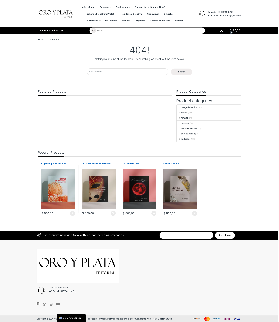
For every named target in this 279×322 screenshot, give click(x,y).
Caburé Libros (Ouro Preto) (100, 14)
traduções (186, 139)
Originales (140, 20)
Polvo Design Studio (162, 318)
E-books (168, 14)
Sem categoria (188, 133)
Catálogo (104, 7)
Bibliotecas (92, 20)
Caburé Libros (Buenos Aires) (150, 7)
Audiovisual (153, 14)
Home (40, 39)
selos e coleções (189, 128)
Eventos (179, 20)
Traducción (122, 7)
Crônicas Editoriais (160, 20)
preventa (185, 123)
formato (184, 118)
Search (181, 71)
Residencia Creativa (131, 14)
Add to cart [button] (72, 213)
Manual (126, 20)
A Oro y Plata (87, 7)
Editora (184, 112)
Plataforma (111, 20)
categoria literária (189, 107)
